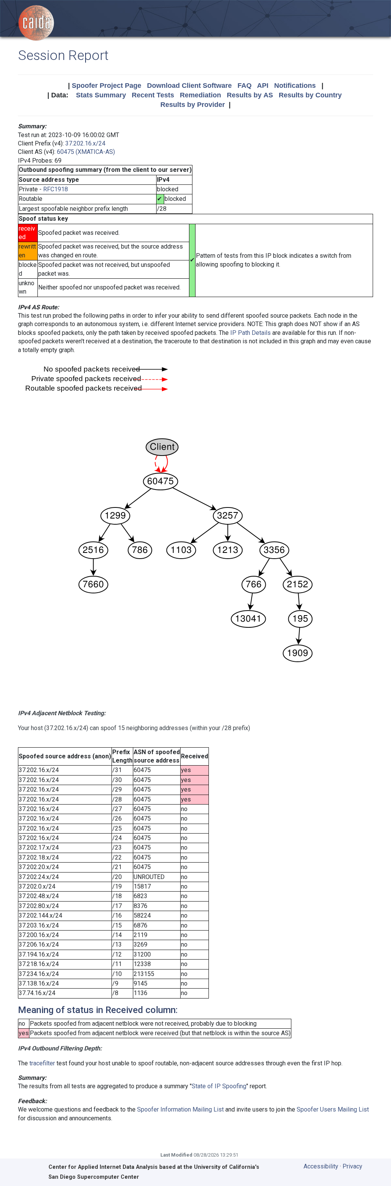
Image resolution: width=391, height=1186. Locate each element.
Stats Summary (101, 95)
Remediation (200, 95)
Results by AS (250, 95)
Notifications (295, 85)
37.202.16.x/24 (85, 143)
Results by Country (310, 95)
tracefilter (42, 1063)
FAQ (245, 85)
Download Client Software (189, 85)
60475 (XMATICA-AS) (86, 151)
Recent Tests (153, 95)
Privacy (352, 1166)
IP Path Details (250, 332)
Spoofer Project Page (106, 85)
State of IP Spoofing (219, 1086)
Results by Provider (192, 104)
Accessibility (321, 1166)
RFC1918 (55, 189)
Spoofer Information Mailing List (180, 1109)
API (262, 85)
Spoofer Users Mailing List (333, 1109)
